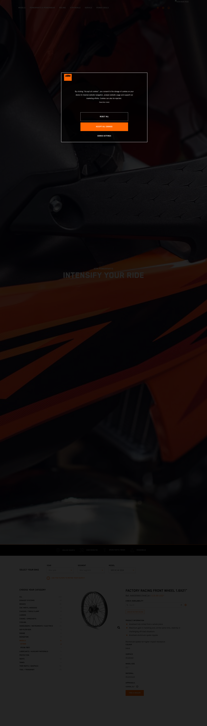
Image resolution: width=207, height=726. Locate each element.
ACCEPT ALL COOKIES (104, 126)
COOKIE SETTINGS (104, 136)
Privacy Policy (102, 102)
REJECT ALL (104, 116)
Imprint (107, 102)
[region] (104, 107)
